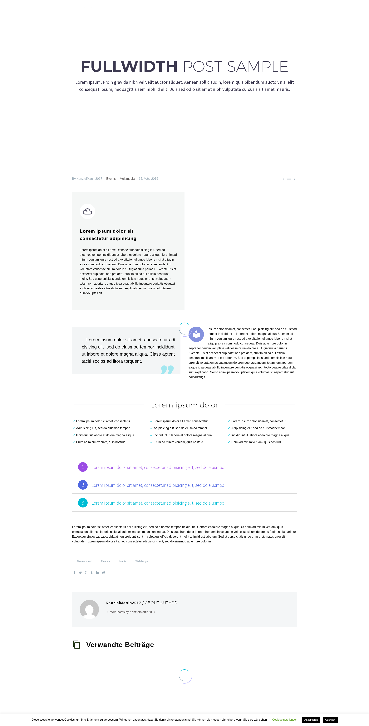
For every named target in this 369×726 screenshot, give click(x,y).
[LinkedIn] (97, 572)
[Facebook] (74, 572)
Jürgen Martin (240, 8)
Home (195, 8)
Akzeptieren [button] (311, 719)
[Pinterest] (86, 572)
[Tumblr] (91, 572)
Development (84, 561)
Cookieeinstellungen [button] (284, 719)
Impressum (263, 8)
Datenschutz (286, 8)
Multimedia (127, 178)
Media (122, 561)
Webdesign (141, 561)
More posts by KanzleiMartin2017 (132, 612)
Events (111, 178)
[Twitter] (80, 572)
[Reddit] (103, 572)
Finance (105, 561)
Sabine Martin (215, 8)
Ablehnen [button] (330, 719)
